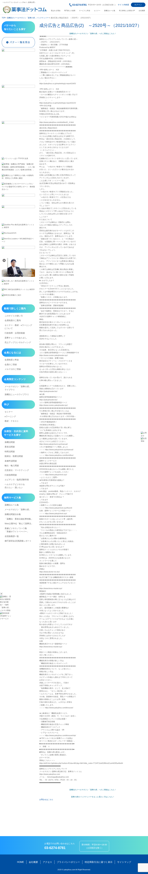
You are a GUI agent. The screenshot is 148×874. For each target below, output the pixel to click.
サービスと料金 (84, 10)
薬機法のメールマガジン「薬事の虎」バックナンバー (28, 18)
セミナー (97, 10)
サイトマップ (124, 862)
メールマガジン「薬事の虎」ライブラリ (18, 388)
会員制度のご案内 (13, 320)
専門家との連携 (69, 10)
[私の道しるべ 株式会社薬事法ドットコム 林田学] (18, 282)
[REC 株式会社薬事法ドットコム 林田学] (18, 289)
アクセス (47, 862)
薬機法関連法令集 (13, 514)
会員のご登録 (11, 364)
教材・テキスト (12, 421)
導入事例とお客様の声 (127, 10)
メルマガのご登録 (13, 369)
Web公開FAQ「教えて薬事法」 (19, 523)
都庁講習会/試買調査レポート (18, 541)
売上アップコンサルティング (18, 342)
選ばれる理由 (55, 10)
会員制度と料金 (12, 360)
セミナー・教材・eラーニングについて (18, 327)
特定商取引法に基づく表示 (98, 862)
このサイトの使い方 (14, 316)
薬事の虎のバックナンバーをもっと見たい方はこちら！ (92, 797)
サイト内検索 (123, 5)
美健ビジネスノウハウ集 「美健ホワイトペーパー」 (17, 530)
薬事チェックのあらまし (16, 338)
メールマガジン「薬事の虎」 (18, 509)
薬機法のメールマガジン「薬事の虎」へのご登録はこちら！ (92, 34)
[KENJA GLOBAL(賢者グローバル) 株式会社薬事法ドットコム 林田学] (18, 267)
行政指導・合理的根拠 (15, 333)
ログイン (138, 5)
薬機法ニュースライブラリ (17, 394)
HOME (20, 862)
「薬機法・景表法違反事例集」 (19, 519)
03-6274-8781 (79, 5)
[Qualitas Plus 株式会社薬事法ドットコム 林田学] (18, 226)
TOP (3, 18)
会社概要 (142, 10)
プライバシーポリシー (68, 862)
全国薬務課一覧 (12, 536)
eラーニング (10, 416)
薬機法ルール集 (109, 10)
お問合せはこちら (46, 800)
